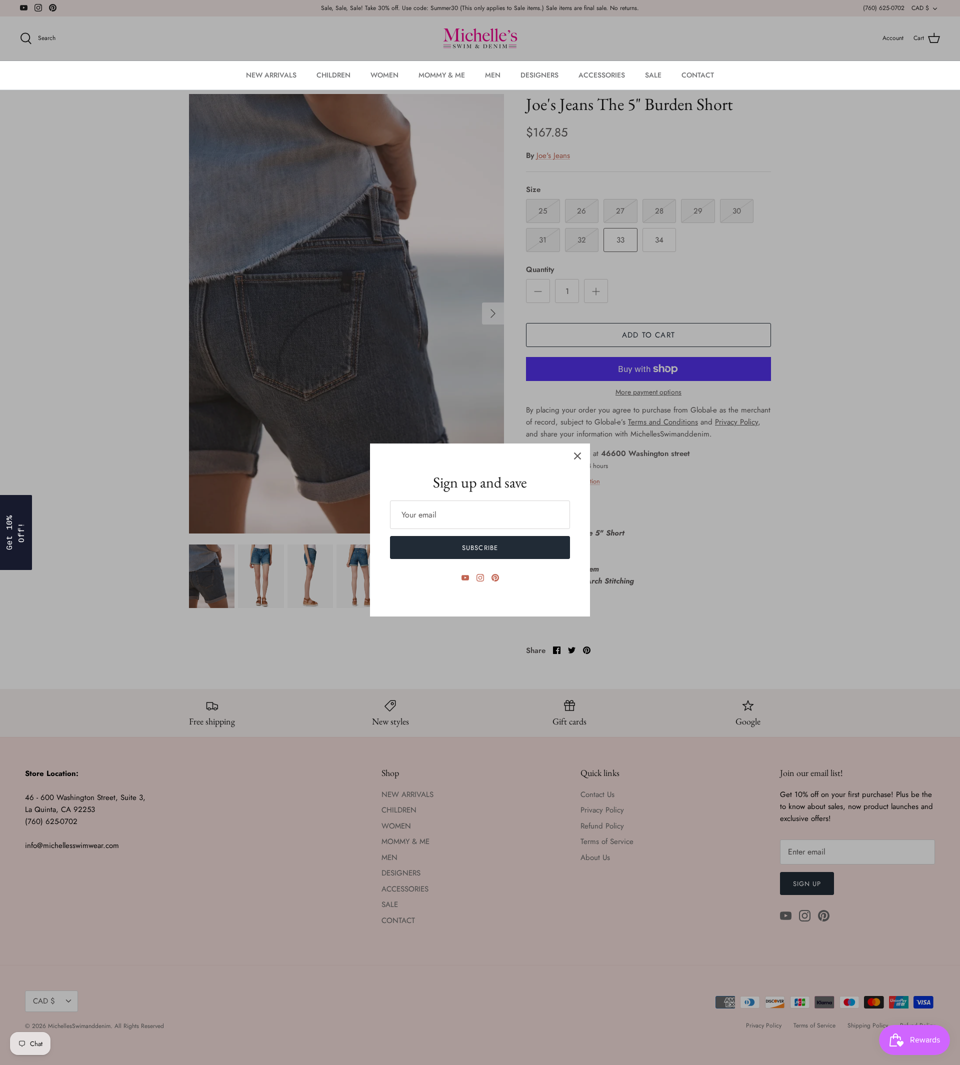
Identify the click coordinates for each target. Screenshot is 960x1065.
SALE (653, 75)
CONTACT (698, 75)
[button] (16, 532)
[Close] (577, 456)
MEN (492, 75)
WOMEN (384, 75)
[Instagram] (480, 578)
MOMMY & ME (441, 75)
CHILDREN (333, 75)
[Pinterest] (495, 578)
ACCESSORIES (601, 75)
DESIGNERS (539, 75)
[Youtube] (465, 578)
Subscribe (480, 547)
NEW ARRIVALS (271, 75)
